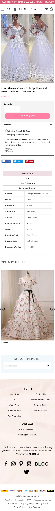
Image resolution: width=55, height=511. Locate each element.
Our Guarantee (14, 416)
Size (27, 178)
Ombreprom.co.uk (31, 496)
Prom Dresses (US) (27, 429)
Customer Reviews (27, 188)
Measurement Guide (40, 399)
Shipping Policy (41, 405)
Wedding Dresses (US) (27, 434)
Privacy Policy (14, 410)
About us (14, 394)
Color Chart (14, 405)
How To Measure (27, 183)
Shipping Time (13, 134)
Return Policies (40, 410)
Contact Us (41, 394)
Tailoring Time (13, 131)
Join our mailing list (27, 359)
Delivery (7, 124)
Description (27, 173)
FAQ (14, 399)
